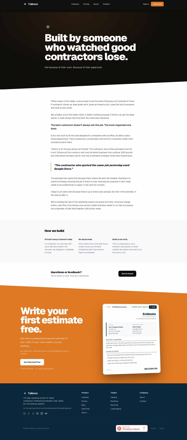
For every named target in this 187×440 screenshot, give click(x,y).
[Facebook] (37, 413)
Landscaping (116, 409)
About (96, 4)
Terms (161, 428)
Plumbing (114, 401)
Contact (106, 4)
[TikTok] (29, 413)
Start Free (157, 4)
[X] (33, 413)
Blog (83, 405)
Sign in (146, 4)
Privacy (153, 428)
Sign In (84, 412)
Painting (114, 397)
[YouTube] (46, 413)
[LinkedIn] (42, 413)
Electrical (114, 405)
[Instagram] (24, 413)
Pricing (86, 4)
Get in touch (127, 273)
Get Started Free (32, 362)
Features (75, 4)
